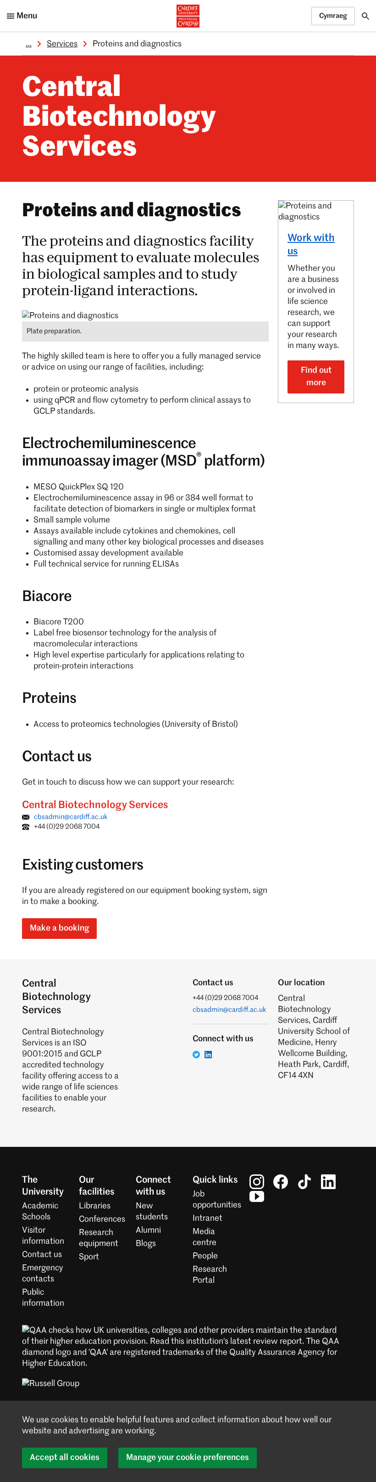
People (205, 1256)
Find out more (316, 376)
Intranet (207, 1218)
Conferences (102, 1219)
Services (62, 44)
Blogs (146, 1244)
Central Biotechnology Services (119, 118)
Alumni (148, 1230)
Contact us (42, 1255)
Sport (89, 1257)
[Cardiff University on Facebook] (280, 1182)
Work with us (311, 245)
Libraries (95, 1206)
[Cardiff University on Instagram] (256, 1182)
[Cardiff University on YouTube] (256, 1196)
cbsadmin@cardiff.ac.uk (71, 817)
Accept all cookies (65, 1458)
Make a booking (59, 928)
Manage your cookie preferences (187, 1458)
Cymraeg (333, 15)
